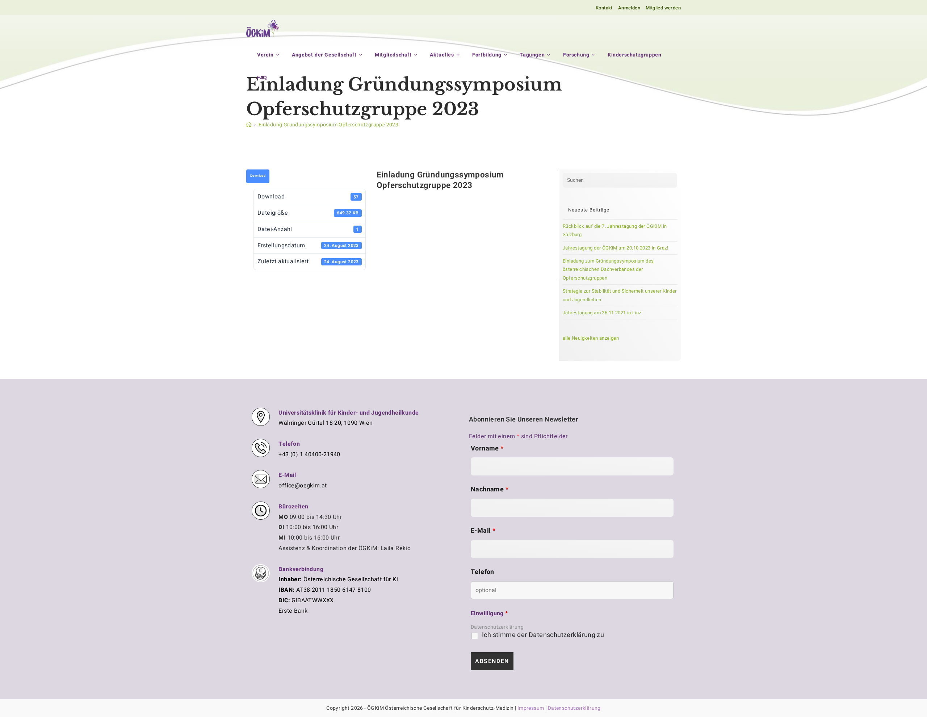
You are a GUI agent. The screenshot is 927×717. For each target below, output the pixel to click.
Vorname (487, 448)
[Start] (248, 125)
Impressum (530, 708)
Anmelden (629, 7)
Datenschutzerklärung (497, 627)
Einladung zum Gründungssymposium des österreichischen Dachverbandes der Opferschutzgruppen (608, 269)
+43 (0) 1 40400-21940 (309, 454)
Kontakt (604, 7)
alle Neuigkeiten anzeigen (591, 338)
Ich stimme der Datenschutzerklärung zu (543, 635)
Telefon (482, 572)
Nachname (489, 489)
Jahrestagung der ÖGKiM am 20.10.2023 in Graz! (615, 247)
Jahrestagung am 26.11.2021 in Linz (602, 312)
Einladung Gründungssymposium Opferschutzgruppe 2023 (328, 125)
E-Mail (483, 531)
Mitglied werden (663, 7)
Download (257, 175)
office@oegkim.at (302, 485)
